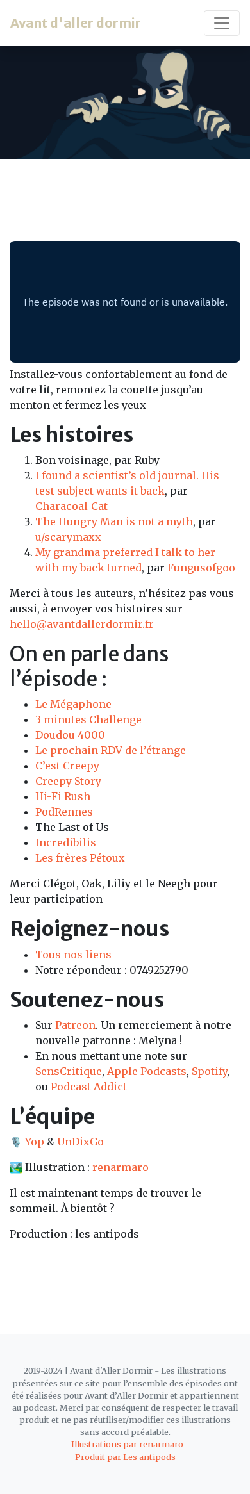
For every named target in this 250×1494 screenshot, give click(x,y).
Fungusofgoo (201, 567)
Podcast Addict (89, 1086)
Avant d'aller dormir (75, 23)
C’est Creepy (67, 765)
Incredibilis (65, 842)
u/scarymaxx (68, 536)
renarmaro (120, 1167)
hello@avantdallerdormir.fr (82, 624)
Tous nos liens (73, 954)
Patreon (75, 1025)
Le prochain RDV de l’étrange (110, 750)
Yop (34, 1141)
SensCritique (68, 1071)
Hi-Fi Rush (62, 796)
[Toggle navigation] (222, 23)
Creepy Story (68, 781)
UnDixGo (80, 1141)
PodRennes (64, 811)
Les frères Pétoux (80, 857)
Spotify (209, 1071)
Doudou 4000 (70, 734)
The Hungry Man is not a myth (114, 521)
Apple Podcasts (147, 1071)
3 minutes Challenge (88, 719)
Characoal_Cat (71, 506)
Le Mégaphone (73, 704)
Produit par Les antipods (125, 1457)
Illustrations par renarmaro (127, 1444)
